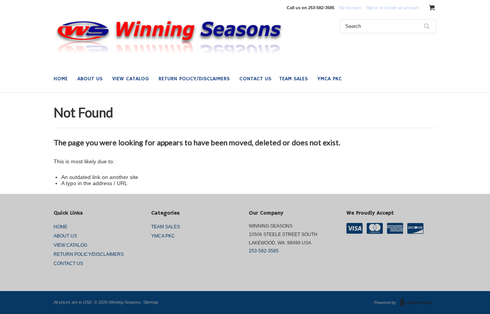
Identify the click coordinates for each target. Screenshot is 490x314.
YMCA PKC (329, 78)
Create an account (401, 7)
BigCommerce (418, 303)
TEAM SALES (293, 78)
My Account (350, 7)
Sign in (372, 7)
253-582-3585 (264, 251)
